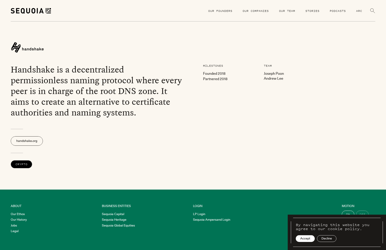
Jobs (14, 225)
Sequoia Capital (113, 214)
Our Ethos (18, 214)
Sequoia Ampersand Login (211, 219)
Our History (19, 219)
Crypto (21, 164)
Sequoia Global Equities (118, 225)
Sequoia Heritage (114, 219)
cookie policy (344, 228)
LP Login (199, 214)
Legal (15, 231)
